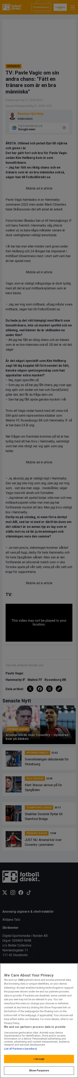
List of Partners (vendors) (20, 1048)
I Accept (39, 1058)
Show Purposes (39, 1070)
